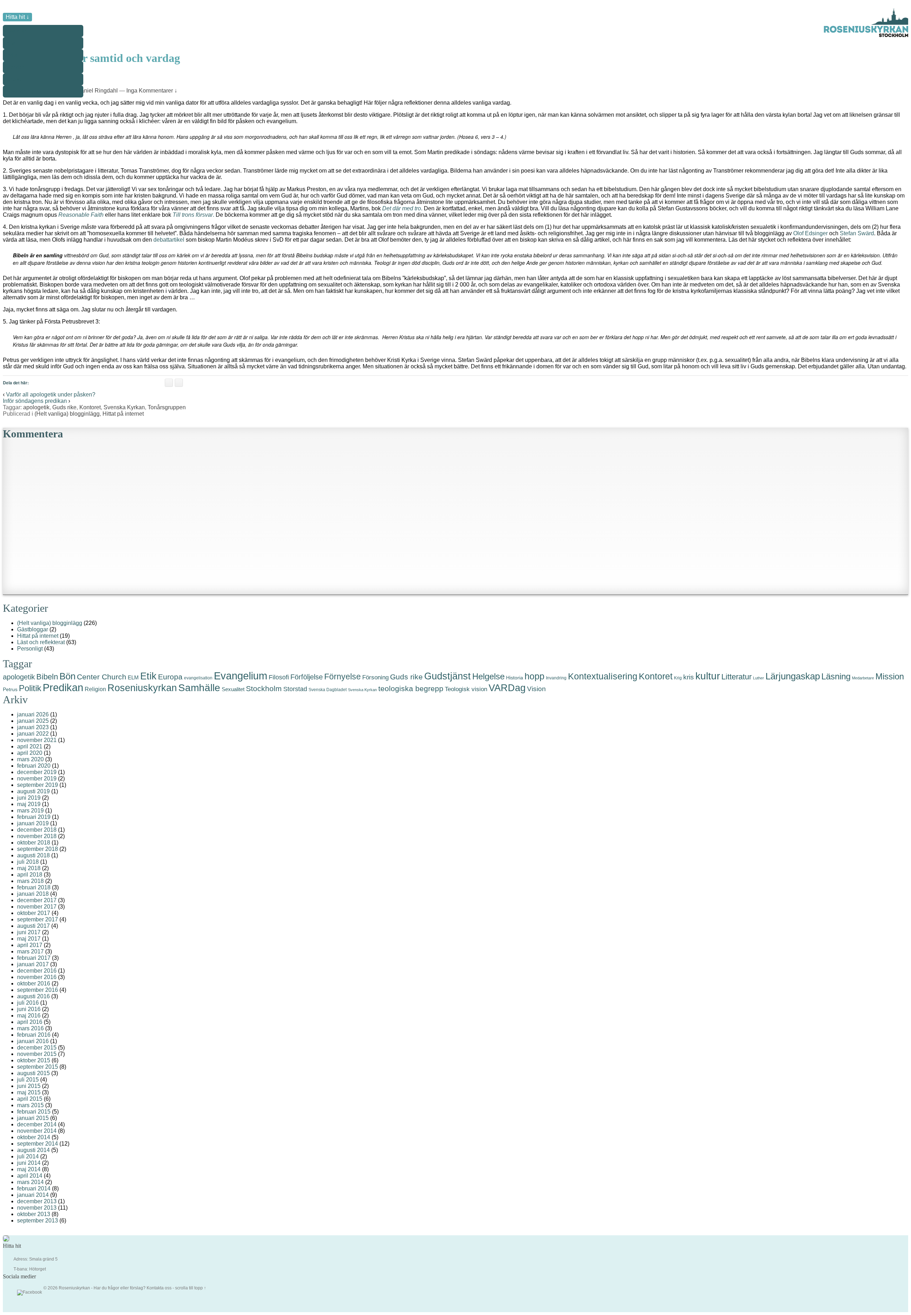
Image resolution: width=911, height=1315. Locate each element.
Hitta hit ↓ (17, 17)
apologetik (36, 407)
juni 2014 (29, 1163)
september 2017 (37, 919)
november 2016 (37, 977)
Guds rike (64, 407)
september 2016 (37, 990)
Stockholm (264, 688)
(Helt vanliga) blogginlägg (67, 414)
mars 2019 (30, 811)
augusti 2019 (33, 791)
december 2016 (37, 971)
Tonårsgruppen (167, 407)
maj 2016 (29, 1015)
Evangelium (240, 676)
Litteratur (736, 676)
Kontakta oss (159, 1287)
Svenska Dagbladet (328, 689)
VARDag (507, 688)
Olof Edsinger (810, 233)
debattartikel (168, 240)
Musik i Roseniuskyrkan (36, 130)
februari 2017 (34, 958)
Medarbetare (863, 678)
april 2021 (29, 746)
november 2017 (37, 907)
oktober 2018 (33, 843)
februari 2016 (34, 1035)
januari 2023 (33, 727)
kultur (707, 676)
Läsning (836, 676)
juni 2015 (29, 1086)
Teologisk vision (466, 689)
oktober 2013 (33, 1214)
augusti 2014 (33, 1150)
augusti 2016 (33, 996)
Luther (758, 678)
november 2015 (37, 1054)
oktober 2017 (33, 913)
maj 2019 (29, 804)
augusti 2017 (33, 926)
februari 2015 (34, 1112)
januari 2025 (33, 721)
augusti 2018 (33, 855)
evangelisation (198, 677)
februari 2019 (34, 817)
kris (688, 677)
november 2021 (37, 740)
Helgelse (488, 676)
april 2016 (29, 1022)
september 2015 (37, 1067)
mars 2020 (30, 759)
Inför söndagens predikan (35, 401)
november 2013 (37, 1208)
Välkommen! (23, 46)
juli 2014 (28, 1156)
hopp (534, 676)
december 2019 (37, 772)
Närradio (18, 143)
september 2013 (37, 1220)
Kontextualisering (602, 676)
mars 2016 (30, 1028)
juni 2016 (29, 1009)
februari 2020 (34, 766)
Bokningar (20, 82)
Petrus (10, 689)
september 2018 (37, 849)
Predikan (63, 687)
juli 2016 (28, 1003)
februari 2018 (34, 887)
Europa (170, 677)
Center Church (101, 677)
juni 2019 (29, 798)
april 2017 (29, 945)
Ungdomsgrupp (26, 118)
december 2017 (37, 900)
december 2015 (37, 1048)
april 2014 (29, 1176)
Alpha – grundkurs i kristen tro (43, 94)
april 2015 (29, 1099)
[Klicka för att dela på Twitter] (179, 383)
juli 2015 (28, 1080)
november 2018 (37, 836)
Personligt (30, 649)
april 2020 (29, 753)
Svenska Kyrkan (124, 407)
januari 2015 (33, 1118)
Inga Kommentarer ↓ (151, 91)
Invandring (556, 677)
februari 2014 (34, 1188)
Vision (536, 689)
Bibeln (47, 676)
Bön (67, 676)
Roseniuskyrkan (142, 687)
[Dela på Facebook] (169, 383)
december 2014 (37, 1124)
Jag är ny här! (24, 58)
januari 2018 (33, 894)
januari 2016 (33, 1041)
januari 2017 (33, 964)
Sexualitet (233, 689)
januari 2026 (33, 714)
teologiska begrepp (410, 688)
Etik (148, 676)
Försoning (375, 677)
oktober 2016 (33, 983)
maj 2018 (29, 868)
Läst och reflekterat (41, 642)
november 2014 (37, 1131)
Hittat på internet (123, 414)
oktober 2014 (33, 1137)
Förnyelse (342, 676)
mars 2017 (30, 951)
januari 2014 (33, 1195)
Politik (30, 688)
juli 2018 (28, 862)
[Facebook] (29, 1292)
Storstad (295, 689)
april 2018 (29, 875)
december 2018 (37, 830)
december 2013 (37, 1201)
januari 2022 (33, 734)
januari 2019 (33, 823)
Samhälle (199, 687)
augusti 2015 (33, 1073)
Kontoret (90, 407)
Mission (889, 676)
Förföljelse (306, 677)
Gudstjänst (20, 70)
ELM (133, 677)
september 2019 (37, 785)
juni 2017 (29, 932)
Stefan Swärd (857, 233)
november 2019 (37, 778)
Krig (678, 677)
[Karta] (6, 1240)
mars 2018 (30, 881)
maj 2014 (29, 1169)
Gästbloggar (32, 629)
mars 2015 (30, 1105)
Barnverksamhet (27, 106)
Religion (95, 689)
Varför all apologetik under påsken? (50, 394)
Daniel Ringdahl (97, 91)
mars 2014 (30, 1182)
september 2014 (37, 1144)
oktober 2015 (33, 1060)
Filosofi (279, 677)
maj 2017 (29, 939)
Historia (514, 677)
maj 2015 (29, 1092)
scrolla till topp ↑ (190, 1287)
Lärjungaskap (792, 676)
